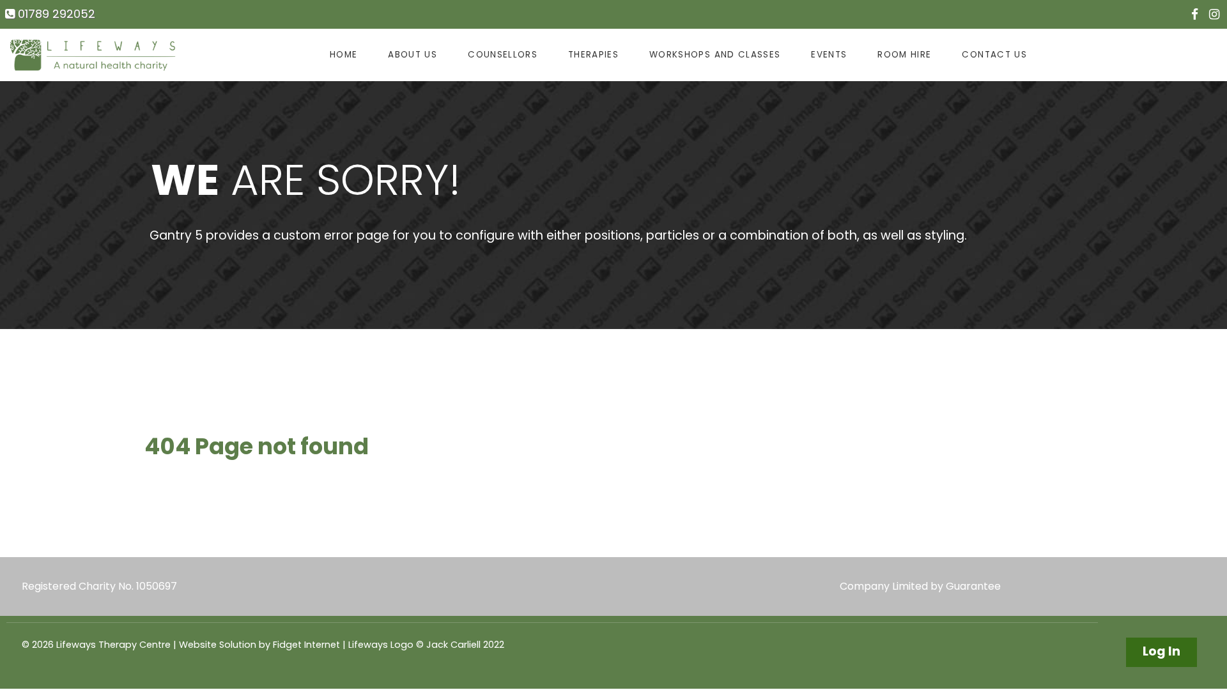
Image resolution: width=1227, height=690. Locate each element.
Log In (1161, 651)
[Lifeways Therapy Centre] (93, 55)
